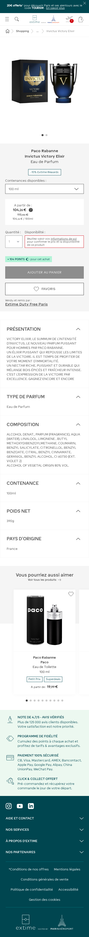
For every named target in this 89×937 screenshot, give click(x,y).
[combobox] (44, 189)
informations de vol (64, 238)
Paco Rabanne (44, 151)
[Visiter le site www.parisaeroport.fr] (45, 922)
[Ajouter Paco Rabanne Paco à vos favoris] (71, 594)
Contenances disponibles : (25, 180)
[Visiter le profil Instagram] (9, 806)
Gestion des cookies (44, 899)
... (37, 31)
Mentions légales (67, 869)
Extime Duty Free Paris (26, 304)
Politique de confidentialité (32, 889)
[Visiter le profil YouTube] (20, 806)
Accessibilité (68, 889)
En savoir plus (55, 7)
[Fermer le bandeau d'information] (84, 3)
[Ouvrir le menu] (7, 19)
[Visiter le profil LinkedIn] (31, 806)
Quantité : (13, 232)
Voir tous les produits (42, 579)
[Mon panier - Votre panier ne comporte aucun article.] (81, 19)
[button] (44, 81)
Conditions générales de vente (44, 879)
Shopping (22, 31)
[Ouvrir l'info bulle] (31, 210)
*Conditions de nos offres (29, 869)
